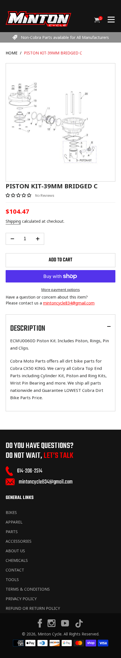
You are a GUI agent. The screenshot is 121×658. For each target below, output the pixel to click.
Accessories (19, 541)
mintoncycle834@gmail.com (69, 303)
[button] (19, 195)
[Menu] (111, 19)
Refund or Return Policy (33, 608)
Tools (12, 579)
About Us (15, 550)
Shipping (13, 221)
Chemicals (17, 560)
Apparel (14, 522)
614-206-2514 (29, 471)
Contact (15, 570)
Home (11, 53)
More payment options (60, 289)
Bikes (11, 512)
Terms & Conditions (28, 589)
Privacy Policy (21, 598)
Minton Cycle (50, 634)
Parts (12, 531)
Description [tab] (27, 329)
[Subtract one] (12, 238)
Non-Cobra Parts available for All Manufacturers (65, 37)
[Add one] (37, 238)
